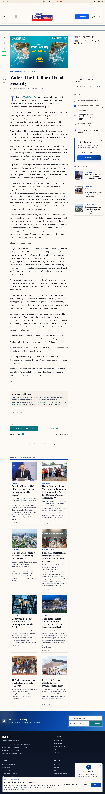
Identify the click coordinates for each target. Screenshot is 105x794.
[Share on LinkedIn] (4, 48)
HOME (5, 28)
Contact (56, 749)
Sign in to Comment (24, 428)
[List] (23, 424)
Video (56, 771)
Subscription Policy (8, 777)
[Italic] (15, 424)
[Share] (4, 61)
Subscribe (82, 17)
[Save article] (4, 66)
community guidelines (46, 402)
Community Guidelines (9, 774)
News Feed (57, 764)
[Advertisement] (88, 61)
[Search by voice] (16, 16)
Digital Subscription (60, 774)
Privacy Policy (6, 767)
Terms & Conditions (8, 764)
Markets (56, 767)
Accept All (95, 785)
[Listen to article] (4, 74)
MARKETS (36, 28)
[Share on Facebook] (4, 43)
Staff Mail (57, 752)
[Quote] (19, 424)
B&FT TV (76, 28)
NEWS (12, 28)
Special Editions (87, 28)
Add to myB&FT (30, 72)
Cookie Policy (6, 771)
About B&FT (58, 740)
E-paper (98, 28)
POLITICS (61, 28)
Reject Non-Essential (70, 785)
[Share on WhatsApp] (4, 53)
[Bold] (12, 424)
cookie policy (21, 789)
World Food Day (30, 97)
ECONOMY (27, 28)
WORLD (69, 28)
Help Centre (58, 743)
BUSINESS (19, 28)
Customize (84, 785)
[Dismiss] (101, 140)
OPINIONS (53, 28)
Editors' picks (16, 72)
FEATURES (45, 28)
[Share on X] (4, 38)
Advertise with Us (59, 746)
